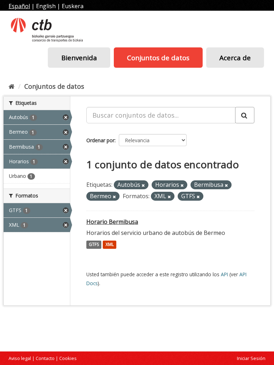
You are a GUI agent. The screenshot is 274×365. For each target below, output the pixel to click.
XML (110, 245)
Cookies (68, 358)
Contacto (45, 358)
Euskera (72, 6)
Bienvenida (79, 57)
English (46, 6)
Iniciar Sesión (251, 358)
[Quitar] (143, 185)
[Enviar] (244, 115)
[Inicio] (12, 86)
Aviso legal (20, 358)
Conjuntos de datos (158, 57)
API (224, 274)
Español (19, 6)
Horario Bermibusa (112, 222)
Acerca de (235, 57)
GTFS (94, 245)
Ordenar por (100, 140)
